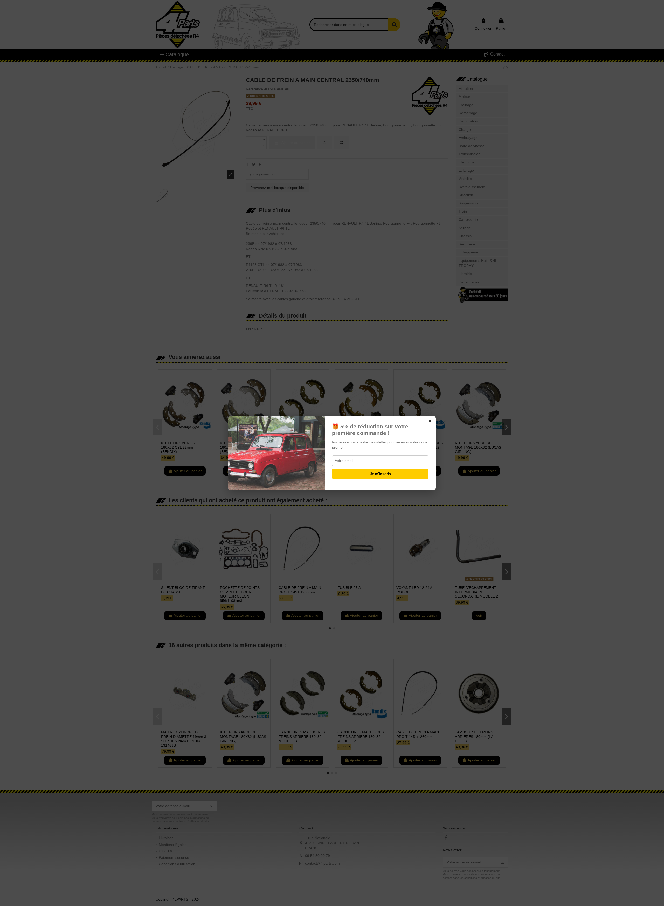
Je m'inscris (380, 474)
